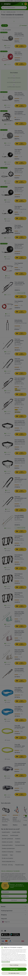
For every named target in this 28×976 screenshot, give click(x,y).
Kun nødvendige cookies (14, 973)
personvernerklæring (6, 961)
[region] (14, 961)
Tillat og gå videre (14, 969)
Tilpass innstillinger (14, 965)
